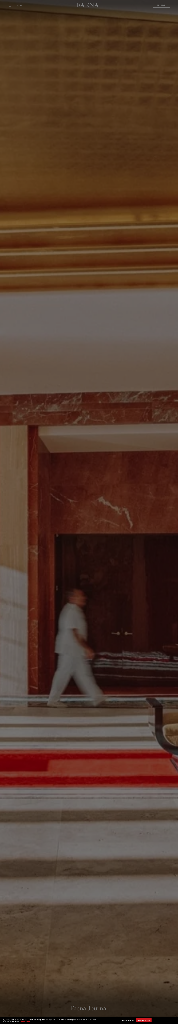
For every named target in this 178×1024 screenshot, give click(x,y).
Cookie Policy (25, 1022)
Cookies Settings (128, 1020)
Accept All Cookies (143, 1020)
